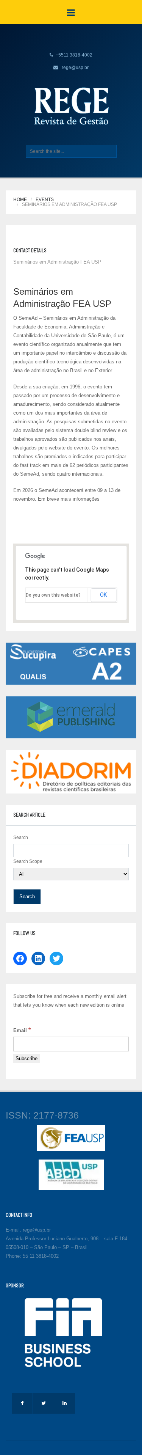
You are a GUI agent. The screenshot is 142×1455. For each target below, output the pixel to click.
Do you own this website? (53, 595)
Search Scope (27, 861)
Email (22, 1030)
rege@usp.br (75, 67)
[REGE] (71, 105)
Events (45, 199)
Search (20, 837)
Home (20, 199)
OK (103, 595)
